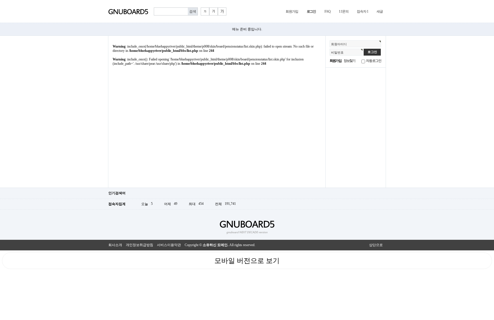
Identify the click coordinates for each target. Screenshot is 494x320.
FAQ (327, 11)
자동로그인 (373, 61)
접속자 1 (362, 11)
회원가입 (292, 11)
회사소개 (115, 245)
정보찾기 (349, 61)
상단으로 (376, 245)
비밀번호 (337, 52)
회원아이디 (339, 44)
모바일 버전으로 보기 (247, 260)
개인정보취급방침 (139, 245)
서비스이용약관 (169, 245)
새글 (380, 11)
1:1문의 (343, 11)
